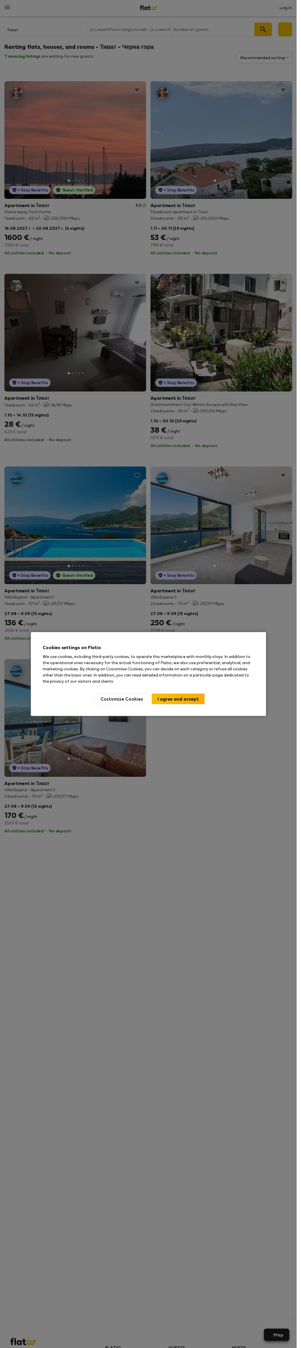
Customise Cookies (122, 699)
